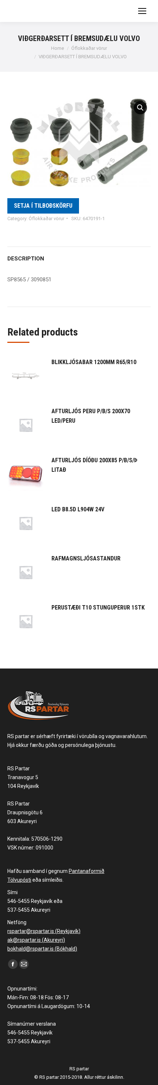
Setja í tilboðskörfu (43, 205)
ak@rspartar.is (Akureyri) (36, 940)
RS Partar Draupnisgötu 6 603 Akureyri (25, 812)
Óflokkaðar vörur (46, 218)
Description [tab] (25, 258)
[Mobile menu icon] (142, 11)
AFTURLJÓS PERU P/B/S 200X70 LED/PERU (90, 416)
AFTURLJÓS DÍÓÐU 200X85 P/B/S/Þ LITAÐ (94, 465)
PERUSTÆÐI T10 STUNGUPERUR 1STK (98, 607)
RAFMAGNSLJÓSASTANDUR (86, 558)
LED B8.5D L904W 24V (77, 509)
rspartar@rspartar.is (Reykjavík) (43, 931)
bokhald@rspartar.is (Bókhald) (42, 949)
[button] (140, 107)
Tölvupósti (19, 880)
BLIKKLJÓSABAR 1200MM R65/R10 (93, 362)
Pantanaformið (86, 871)
